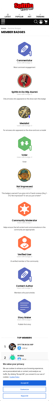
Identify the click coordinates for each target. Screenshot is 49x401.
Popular (19, 17)
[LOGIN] (41, 22)
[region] (24, 380)
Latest (8, 17)
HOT (29, 17)
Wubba (20, 356)
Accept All (24, 383)
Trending (40, 17)
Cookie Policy (14, 377)
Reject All (24, 396)
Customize (24, 389)
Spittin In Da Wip (25, 345)
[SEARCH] (36, 22)
